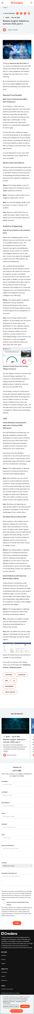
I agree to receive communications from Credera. (17, 903)
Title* (3, 834)
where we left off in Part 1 (18, 63)
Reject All (25, 1006)
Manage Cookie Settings (11, 1006)
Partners (3, 959)
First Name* (5, 781)
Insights (3, 963)
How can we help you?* (8, 845)
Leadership (4, 972)
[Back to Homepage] (17, 3)
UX (14, 680)
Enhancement (9, 686)
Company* (4, 824)
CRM (6, 680)
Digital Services (10, 692)
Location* (4, 862)
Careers (3, 976)
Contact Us (4, 980)
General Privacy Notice (7, 989)
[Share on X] (21, 13)
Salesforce (8, 674)
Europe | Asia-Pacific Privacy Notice (10, 993)
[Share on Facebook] (25, 13)
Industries (3, 955)
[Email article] (29, 13)
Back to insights (10, 13)
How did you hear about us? (9, 873)
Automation (21, 674)
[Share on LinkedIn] (17, 13)
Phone (3, 813)
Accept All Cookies (16, 1011)
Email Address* (6, 802)
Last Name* (5, 792)
